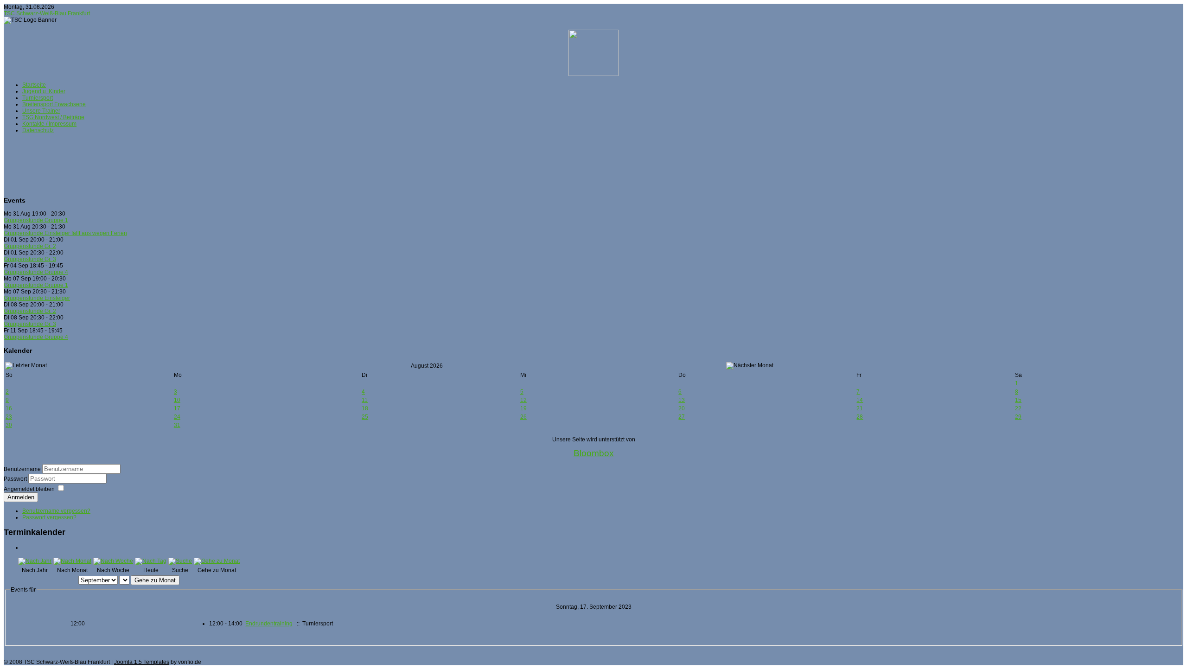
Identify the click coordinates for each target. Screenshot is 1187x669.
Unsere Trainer (41, 111)
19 (523, 408)
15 (1018, 400)
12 (523, 400)
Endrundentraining (269, 623)
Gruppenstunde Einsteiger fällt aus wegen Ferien (65, 233)
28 (859, 417)
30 (9, 425)
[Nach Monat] (72, 561)
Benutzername (22, 469)
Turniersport (37, 98)
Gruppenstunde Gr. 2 (30, 246)
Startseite (34, 85)
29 (1018, 417)
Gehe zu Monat (155, 580)
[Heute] (150, 561)
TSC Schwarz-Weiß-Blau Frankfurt (47, 13)
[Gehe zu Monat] (217, 561)
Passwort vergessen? (49, 517)
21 (859, 408)
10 (177, 400)
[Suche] (180, 561)
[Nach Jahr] (34, 561)
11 (365, 400)
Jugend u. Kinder (43, 91)
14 (859, 400)
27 (681, 417)
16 (9, 408)
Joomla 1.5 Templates (141, 662)
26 (523, 417)
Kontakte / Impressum (49, 124)
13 (681, 400)
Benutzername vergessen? (56, 511)
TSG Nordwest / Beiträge (53, 117)
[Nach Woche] (113, 561)
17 (177, 408)
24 (177, 417)
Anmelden (20, 497)
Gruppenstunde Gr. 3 (30, 259)
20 (681, 408)
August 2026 (427, 366)
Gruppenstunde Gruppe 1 (36, 220)
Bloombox (594, 453)
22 (1018, 408)
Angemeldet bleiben (29, 489)
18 (365, 408)
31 (177, 425)
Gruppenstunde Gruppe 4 (36, 272)
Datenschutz (38, 130)
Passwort (16, 479)
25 (365, 417)
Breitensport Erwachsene (54, 104)
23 (9, 417)
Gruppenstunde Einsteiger (37, 298)
